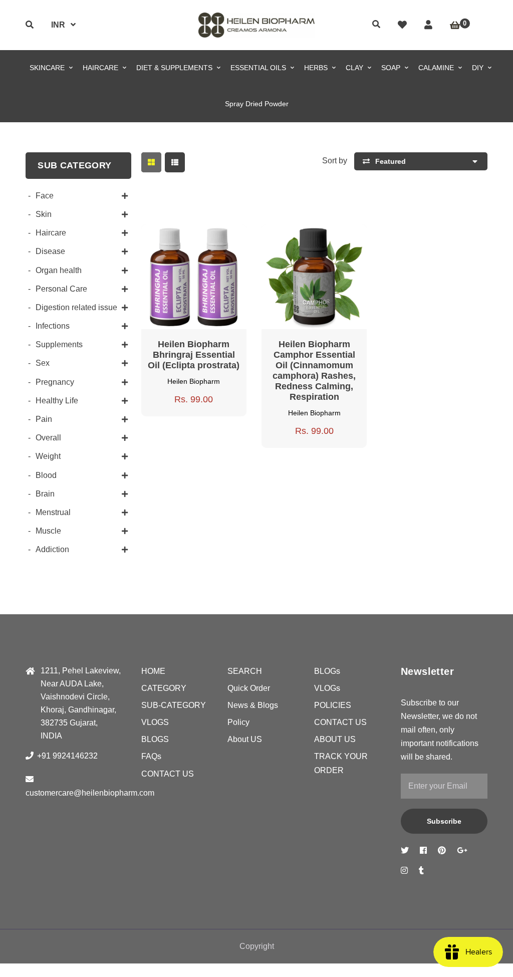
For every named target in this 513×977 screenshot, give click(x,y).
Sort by (334, 160)
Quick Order (248, 688)
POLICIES (332, 705)
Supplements (59, 344)
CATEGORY (163, 688)
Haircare (51, 232)
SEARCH (244, 671)
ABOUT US (335, 739)
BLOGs (327, 671)
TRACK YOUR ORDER (341, 763)
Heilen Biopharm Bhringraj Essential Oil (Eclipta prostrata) (193, 354)
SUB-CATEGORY (173, 705)
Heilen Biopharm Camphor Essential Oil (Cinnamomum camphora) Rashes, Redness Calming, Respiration (314, 370)
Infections (53, 326)
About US (244, 739)
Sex (43, 363)
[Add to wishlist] (222, 234)
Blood (46, 475)
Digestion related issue (76, 307)
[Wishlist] (402, 25)
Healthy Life (57, 400)
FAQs (151, 756)
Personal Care (61, 289)
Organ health (59, 270)
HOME (153, 671)
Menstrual (53, 512)
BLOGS (155, 739)
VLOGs (327, 688)
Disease (50, 251)
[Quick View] (184, 234)
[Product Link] (203, 234)
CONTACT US (167, 774)
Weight (48, 456)
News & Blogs (252, 705)
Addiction (52, 549)
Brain (45, 494)
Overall (48, 437)
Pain (44, 419)
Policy (238, 722)
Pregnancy (55, 382)
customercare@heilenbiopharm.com (90, 793)
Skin (44, 214)
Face (45, 195)
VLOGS (155, 722)
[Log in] (428, 25)
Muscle (48, 531)
